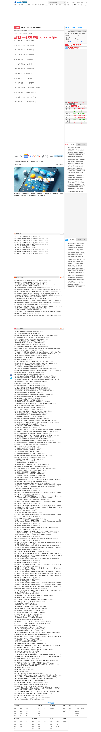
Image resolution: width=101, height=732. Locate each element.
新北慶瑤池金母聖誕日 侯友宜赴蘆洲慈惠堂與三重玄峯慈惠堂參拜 (33, 595)
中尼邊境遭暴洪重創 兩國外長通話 (76, 170)
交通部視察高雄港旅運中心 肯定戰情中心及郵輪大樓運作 (30, 662)
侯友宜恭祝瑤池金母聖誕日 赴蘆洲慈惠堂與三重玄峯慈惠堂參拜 (32, 649)
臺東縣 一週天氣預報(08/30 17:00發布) (25, 249)
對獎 (70, 706)
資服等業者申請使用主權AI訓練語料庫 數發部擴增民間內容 (83, 186)
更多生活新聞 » (59, 164)
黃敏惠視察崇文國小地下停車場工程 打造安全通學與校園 (82, 266)
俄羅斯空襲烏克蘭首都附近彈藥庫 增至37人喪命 (80, 161)
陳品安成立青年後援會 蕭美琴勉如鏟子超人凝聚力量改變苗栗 (31, 433)
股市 (68, 2)
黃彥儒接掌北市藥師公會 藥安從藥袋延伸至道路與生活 (30, 475)
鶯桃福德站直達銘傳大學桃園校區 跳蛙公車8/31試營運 (30, 346)
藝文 (57, 723)
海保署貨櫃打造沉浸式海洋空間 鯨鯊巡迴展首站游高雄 (30, 481)
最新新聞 (69, 239)
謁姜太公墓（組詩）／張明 (22, 669)
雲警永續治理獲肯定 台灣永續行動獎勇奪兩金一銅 (29, 341)
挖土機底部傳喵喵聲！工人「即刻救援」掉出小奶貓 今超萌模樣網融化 (34, 678)
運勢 (43, 5)
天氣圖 (76, 715)
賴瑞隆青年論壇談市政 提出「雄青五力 (26, 462)
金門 (37, 161)
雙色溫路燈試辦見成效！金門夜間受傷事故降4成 (28, 392)
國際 (36, 5)
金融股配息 (79, 28)
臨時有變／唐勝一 (20, 671)
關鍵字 (64, 719)
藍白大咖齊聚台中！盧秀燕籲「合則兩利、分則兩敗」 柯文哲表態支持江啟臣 (35, 677)
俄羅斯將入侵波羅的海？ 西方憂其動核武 (26, 666)
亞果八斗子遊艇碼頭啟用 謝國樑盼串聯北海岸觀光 (29, 627)
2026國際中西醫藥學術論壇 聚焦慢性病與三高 (27, 588)
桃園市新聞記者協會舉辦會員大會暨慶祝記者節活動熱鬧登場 (83, 277)
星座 (46, 5)
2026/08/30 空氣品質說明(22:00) (75, 245)
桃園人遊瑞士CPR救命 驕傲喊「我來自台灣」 (79, 250)
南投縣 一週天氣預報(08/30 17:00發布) (25, 490)
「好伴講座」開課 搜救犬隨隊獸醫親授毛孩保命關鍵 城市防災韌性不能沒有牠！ (36, 442)
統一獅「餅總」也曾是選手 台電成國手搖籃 (27, 409)
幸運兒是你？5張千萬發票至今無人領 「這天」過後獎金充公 (31, 464)
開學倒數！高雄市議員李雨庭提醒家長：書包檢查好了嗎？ (30, 418)
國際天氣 (77, 713)
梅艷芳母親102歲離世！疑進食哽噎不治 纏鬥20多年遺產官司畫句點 (33, 538)
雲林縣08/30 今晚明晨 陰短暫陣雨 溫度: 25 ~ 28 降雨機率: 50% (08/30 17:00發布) (36, 590)
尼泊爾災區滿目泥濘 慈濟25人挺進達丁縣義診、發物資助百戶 (31, 426)
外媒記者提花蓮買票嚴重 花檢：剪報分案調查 (27, 638)
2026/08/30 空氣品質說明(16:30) (23, 488)
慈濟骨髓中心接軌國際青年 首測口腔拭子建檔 (27, 594)
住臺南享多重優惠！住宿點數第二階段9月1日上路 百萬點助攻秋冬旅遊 (33, 390)
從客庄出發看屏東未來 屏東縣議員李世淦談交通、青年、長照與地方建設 (34, 420)
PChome (73, 2)
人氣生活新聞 (81, 144)
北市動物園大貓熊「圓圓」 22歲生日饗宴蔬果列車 (28, 612)
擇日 (64, 711)
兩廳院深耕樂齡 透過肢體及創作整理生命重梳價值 (28, 405)
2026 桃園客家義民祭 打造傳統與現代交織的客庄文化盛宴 (30, 634)
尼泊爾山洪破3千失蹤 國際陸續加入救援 (25, 597)
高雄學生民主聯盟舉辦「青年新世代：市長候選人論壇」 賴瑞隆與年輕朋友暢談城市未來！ (39, 479)
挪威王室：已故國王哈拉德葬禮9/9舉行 (31, 28)
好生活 (57, 721)
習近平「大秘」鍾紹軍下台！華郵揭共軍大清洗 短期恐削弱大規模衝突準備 (35, 486)
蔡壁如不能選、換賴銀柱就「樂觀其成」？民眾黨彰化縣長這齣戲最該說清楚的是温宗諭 (38, 485)
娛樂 (53, 5)
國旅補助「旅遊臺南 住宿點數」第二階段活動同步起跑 (29, 629)
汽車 (79, 5)
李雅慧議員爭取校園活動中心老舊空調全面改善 (27, 459)
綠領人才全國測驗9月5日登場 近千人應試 (26, 653)
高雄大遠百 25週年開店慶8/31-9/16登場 (25, 642)
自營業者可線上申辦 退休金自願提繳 (25, 461)
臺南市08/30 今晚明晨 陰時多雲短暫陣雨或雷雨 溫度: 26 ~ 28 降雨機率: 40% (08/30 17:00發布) (40, 571)
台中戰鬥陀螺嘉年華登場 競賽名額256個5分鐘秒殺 (28, 673)
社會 (26, 5)
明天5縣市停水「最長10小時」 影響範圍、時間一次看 (29, 608)
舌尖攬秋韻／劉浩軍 (20, 667)
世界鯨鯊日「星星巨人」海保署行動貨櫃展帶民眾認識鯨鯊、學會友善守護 (34, 431)
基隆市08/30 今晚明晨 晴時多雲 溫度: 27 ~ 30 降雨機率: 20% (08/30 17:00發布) (36, 586)
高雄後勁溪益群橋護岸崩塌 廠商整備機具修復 (27, 400)
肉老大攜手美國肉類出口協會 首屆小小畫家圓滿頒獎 (29, 680)
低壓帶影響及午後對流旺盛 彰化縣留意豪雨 (27, 640)
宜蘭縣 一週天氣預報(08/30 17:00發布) (25, 253)
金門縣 (41, 161)
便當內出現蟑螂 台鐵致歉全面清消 (24, 603)
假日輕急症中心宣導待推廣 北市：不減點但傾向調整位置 (30, 606)
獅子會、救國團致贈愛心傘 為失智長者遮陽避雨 (27, 699)
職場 (39, 5)
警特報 (82, 708)
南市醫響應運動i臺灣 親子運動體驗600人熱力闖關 (80, 252)
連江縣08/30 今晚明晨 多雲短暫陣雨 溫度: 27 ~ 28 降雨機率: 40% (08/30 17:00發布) (37, 553)
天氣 (28, 161)
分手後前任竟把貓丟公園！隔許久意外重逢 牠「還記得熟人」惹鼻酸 (33, 498)
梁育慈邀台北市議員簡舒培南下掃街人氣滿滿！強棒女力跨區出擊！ (33, 402)
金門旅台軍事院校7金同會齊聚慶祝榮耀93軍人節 (80, 279)
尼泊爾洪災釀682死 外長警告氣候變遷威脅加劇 (80, 150)
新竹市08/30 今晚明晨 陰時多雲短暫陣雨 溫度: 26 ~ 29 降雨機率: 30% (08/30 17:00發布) (38, 522)
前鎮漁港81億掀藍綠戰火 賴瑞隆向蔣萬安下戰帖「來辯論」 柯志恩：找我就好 (36, 533)
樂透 (70, 708)
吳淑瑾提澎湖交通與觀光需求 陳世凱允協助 (27, 647)
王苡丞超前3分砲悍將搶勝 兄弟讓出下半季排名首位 (81, 184)
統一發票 (71, 710)
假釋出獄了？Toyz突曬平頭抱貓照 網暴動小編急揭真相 (82, 263)
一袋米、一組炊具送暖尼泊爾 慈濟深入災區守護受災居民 (30, 387)
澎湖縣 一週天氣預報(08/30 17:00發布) (25, 549)
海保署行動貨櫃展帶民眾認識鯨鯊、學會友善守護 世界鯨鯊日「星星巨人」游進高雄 (37, 300)
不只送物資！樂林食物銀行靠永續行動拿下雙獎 (27, 448)
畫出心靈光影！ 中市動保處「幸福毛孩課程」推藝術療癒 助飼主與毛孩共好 (35, 422)
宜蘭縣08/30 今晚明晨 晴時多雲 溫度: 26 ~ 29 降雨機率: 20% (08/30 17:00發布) (36, 568)
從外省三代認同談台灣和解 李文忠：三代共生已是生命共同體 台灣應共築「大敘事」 (38, 691)
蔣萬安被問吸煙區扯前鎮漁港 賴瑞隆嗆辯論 (27, 619)
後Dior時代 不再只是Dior (74, 284)
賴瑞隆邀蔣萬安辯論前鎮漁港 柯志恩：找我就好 (28, 453)
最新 (15, 708)
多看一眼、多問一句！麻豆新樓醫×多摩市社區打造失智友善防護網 (32, 394)
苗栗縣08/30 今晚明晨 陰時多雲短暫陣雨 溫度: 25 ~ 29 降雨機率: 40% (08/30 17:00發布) (38, 505)
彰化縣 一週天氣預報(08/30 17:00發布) (25, 427)
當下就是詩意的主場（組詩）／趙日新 (25, 658)
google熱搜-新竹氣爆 (74, 45)
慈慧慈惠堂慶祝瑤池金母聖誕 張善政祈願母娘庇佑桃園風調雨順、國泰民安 (35, 289)
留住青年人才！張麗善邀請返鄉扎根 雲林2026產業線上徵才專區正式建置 (35, 306)
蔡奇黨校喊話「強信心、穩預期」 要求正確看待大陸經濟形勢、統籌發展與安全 (36, 675)
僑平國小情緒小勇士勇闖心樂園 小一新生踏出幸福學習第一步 (31, 693)
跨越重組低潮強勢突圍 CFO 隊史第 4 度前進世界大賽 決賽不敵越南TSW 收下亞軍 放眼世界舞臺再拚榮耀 (43, 293)
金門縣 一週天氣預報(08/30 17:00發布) (25, 544)
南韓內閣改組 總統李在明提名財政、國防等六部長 (80, 166)
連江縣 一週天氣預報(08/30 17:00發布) (25, 536)
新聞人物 (40, 706)
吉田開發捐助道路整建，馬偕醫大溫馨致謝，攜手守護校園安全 (31, 438)
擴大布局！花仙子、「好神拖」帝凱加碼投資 (26, 616)
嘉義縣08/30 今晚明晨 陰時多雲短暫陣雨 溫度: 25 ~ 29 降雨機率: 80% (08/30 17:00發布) (38, 584)
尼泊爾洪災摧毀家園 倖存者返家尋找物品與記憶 (80, 191)
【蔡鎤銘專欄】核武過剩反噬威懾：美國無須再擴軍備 (29, 366)
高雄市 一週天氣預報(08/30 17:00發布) (25, 246)
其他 (27, 723)
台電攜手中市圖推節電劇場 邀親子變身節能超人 (28, 472)
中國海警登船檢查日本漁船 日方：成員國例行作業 (80, 154)
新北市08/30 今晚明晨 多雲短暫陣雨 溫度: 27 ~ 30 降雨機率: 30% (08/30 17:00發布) (37, 546)
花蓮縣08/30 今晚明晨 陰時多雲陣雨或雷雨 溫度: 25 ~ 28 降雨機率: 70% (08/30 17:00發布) (39, 564)
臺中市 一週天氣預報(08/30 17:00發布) (25, 494)
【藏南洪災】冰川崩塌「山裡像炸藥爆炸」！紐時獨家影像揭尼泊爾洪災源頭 (36, 654)
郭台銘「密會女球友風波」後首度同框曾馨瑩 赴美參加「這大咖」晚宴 (34, 376)
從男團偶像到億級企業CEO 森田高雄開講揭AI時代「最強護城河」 (33, 483)
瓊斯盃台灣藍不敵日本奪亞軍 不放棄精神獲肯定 (80, 168)
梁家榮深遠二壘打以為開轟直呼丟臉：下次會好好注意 (81, 175)
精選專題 (52, 708)
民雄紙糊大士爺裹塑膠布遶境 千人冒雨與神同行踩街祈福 (30, 466)
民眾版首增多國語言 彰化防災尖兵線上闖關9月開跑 (29, 643)
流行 (27, 715)
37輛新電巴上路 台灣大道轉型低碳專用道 (26, 605)
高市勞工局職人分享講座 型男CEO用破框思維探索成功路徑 (31, 499)
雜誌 (75, 5)
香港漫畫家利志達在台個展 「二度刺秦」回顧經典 (28, 416)
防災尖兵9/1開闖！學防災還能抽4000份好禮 (27, 512)
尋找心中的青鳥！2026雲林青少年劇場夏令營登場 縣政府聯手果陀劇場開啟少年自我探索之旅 (40, 311)
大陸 (86, 5)
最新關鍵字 (65, 721)
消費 (68, 5)
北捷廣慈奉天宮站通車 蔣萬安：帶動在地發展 (27, 651)
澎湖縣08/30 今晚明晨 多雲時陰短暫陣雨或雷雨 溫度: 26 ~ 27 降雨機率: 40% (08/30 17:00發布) (40, 547)
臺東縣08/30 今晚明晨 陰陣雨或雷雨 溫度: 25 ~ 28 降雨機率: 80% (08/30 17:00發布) (37, 558)
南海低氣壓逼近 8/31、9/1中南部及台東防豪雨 (28, 398)
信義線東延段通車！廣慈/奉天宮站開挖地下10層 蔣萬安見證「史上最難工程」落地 (37, 507)
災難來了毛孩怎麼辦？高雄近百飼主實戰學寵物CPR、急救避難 (32, 599)
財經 (29, 5)
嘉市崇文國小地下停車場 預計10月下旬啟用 (27, 451)
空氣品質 (73, 31)
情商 (27, 710)
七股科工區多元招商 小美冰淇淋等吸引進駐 (78, 272)
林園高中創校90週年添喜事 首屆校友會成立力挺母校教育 (30, 414)
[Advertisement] (39, 211)
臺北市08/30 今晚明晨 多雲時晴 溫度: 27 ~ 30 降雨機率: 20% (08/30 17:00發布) (36, 542)
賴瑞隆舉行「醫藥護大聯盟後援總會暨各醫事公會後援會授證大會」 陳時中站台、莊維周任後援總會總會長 (43, 352)
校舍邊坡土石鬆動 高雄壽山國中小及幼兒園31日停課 (81, 247)
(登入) (85, 2)
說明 (82, 2)
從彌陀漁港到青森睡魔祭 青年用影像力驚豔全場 (28, 450)
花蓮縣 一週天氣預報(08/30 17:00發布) (25, 251)
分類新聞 (16, 706)
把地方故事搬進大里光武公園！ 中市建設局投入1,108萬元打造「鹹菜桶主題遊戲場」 (38, 645)
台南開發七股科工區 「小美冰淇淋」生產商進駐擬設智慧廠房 (31, 621)
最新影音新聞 (81, 239)
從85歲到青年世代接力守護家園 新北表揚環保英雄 (29, 684)
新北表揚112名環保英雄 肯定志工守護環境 (26, 424)
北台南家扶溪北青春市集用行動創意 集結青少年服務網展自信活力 (32, 411)
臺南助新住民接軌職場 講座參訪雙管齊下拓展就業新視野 (30, 396)
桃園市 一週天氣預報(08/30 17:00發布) (25, 525)
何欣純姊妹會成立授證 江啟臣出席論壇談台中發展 (29, 618)
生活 (60, 5)
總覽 (51, 721)
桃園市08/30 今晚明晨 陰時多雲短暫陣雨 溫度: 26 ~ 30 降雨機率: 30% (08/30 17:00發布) (38, 520)
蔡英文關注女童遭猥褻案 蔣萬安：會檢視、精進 (27, 610)
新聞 (15, 30)
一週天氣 (77, 710)
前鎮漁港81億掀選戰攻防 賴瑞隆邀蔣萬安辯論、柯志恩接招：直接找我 (34, 295)
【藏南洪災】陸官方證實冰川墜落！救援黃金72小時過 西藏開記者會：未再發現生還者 (39, 688)
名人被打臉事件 (73, 48)
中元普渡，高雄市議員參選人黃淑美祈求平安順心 (28, 407)
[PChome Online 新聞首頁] (32, 2)
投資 (51, 724)
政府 (82, 5)
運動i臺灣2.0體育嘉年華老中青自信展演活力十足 (28, 344)
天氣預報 (32, 161)
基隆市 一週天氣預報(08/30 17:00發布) (25, 236)
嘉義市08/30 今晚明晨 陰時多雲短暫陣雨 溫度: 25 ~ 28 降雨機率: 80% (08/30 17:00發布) (38, 582)
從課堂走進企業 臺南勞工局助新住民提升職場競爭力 (29, 385)
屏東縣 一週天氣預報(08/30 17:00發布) (25, 247)
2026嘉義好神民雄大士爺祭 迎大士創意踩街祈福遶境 (29, 342)
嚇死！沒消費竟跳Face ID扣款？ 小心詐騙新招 (28, 518)
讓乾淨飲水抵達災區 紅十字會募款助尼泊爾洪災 (28, 457)
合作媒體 (78, 2)
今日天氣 (68, 31)
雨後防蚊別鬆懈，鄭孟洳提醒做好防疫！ (26, 446)
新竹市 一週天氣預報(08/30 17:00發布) (25, 516)
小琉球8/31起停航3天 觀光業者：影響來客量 (27, 614)
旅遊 (72, 5)
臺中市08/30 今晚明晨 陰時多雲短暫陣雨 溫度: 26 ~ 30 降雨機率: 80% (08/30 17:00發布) (38, 501)
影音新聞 (16, 719)
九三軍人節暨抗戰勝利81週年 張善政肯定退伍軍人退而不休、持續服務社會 (35, 664)
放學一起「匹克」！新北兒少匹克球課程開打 (27, 350)
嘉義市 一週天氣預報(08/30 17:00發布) (25, 242)
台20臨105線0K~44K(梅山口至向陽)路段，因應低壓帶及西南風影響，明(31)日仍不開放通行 (39, 429)
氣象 (76, 706)
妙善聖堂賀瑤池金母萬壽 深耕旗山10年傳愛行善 (28, 477)
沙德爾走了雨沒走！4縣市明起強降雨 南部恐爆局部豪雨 (30, 444)
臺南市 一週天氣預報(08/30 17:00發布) (25, 244)
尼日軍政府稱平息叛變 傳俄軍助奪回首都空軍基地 (80, 189)
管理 (51, 726)
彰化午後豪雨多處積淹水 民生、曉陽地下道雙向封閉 (29, 470)
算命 (64, 708)
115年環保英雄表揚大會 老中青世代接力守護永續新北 (29, 682)
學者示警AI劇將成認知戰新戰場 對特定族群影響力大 (81, 156)
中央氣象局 (29, 33)
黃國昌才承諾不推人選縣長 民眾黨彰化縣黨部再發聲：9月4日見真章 (33, 527)
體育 (57, 5)
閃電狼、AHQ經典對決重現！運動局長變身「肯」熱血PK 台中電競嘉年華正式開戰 (37, 632)
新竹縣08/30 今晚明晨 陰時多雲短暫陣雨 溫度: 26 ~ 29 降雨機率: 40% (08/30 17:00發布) (38, 514)
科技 (33, 5)
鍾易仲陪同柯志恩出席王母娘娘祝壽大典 (26, 509)
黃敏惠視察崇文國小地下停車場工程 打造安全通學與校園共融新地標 (33, 403)
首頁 (15, 5)
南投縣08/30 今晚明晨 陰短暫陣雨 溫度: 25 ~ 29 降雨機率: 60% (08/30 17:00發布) (36, 496)
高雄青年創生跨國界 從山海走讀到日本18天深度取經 (29, 474)
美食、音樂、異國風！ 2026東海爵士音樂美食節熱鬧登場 (30, 623)
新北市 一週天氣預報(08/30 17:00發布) (25, 523)
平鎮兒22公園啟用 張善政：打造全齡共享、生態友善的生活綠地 (84, 256)
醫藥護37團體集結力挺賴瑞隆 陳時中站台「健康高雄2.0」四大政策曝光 (34, 315)
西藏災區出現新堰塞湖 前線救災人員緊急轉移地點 (80, 177)
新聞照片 (34, 719)
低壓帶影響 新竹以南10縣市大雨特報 (25, 625)
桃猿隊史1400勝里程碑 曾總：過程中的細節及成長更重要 (82, 179)
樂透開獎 (84, 31)
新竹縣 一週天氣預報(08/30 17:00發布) (25, 510)
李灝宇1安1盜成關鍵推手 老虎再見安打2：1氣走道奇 (29, 697)
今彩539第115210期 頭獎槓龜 (75, 152)
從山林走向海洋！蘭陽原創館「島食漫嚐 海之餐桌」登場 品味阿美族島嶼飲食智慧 (37, 656)
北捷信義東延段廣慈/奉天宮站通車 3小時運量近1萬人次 (30, 337)
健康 (50, 5)
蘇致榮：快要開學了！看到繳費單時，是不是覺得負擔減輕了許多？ (33, 440)
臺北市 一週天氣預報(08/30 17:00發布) (25, 529)
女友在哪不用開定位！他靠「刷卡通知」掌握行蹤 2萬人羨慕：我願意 (34, 468)
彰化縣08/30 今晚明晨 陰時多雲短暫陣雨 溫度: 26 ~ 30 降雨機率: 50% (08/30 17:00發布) (38, 492)
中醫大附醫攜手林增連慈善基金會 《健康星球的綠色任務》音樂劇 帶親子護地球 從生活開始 (39, 636)
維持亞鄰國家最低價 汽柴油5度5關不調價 (78, 159)
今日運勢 (72, 28)
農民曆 (67, 28)
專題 (19, 5)
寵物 (27, 708)
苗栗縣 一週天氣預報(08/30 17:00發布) (25, 503)
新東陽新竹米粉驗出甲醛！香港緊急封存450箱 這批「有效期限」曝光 (34, 531)
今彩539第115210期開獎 (74, 147)
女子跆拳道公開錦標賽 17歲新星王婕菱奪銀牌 (79, 173)
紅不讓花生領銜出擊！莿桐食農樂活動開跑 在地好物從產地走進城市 (33, 302)
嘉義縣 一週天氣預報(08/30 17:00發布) (25, 240)
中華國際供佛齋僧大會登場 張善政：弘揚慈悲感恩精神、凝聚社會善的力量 (35, 660)
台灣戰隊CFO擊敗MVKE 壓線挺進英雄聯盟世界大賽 (81, 163)
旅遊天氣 (77, 711)
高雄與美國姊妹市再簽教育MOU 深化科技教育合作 (29, 630)
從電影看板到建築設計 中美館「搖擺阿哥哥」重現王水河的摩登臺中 (33, 437)
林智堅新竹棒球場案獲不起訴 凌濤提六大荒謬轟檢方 (29, 551)
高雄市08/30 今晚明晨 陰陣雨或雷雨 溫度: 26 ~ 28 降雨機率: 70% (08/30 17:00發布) (37, 573)
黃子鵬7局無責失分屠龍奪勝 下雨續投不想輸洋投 (80, 182)
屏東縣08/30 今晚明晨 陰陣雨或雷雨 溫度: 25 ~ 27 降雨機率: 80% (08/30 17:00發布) (37, 575)
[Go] (65, 2)
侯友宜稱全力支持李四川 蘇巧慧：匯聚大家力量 (28, 601)
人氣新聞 (69, 144)
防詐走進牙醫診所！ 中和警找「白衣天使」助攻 (27, 695)
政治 (22, 5)
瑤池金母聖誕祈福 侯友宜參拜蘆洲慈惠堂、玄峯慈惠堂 (29, 686)
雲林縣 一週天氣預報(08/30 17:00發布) (25, 238)
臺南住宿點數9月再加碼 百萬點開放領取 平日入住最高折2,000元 (32, 455)
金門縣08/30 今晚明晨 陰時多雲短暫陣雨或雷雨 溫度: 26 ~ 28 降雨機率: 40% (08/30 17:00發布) (40, 555)
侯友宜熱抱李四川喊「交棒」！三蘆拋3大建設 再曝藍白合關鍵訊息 (33, 534)
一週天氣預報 (22, 161)
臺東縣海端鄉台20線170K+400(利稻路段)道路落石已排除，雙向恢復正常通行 (35, 435)
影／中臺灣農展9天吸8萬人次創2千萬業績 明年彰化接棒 (30, 413)
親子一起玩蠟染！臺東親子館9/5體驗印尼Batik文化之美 (29, 339)
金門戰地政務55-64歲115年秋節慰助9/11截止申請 (80, 243)
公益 (57, 724)
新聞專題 (52, 706)
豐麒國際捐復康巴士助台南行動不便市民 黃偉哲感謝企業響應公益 (32, 389)
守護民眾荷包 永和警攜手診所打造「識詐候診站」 (28, 690)
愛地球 (57, 726)
